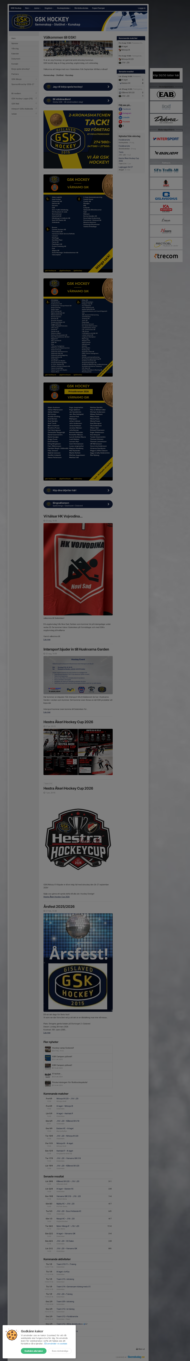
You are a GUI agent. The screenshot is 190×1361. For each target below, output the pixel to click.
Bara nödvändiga (60, 1351)
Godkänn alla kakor (33, 1351)
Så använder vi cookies (55, 1343)
